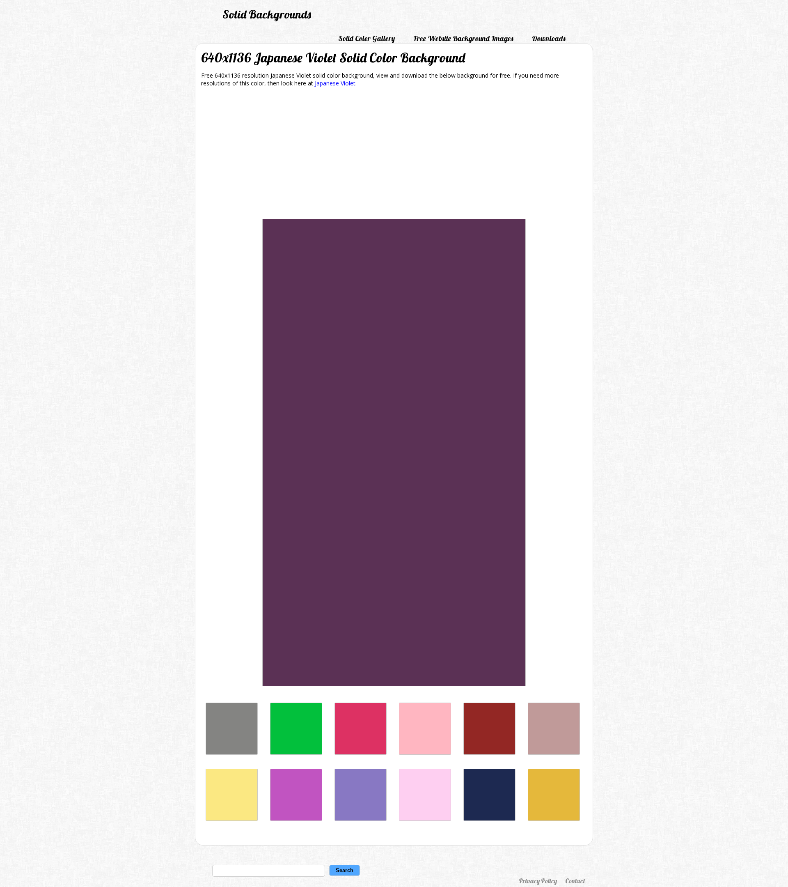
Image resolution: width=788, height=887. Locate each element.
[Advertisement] (394, 154)
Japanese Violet (335, 83)
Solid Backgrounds (266, 14)
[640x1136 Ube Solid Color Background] (360, 819)
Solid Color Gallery (366, 38)
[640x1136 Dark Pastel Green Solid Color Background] (296, 752)
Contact (575, 881)
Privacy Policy (538, 881)
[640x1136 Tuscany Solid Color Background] (554, 752)
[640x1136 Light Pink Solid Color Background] (425, 752)
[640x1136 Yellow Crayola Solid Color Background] (232, 819)
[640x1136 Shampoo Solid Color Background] (425, 819)
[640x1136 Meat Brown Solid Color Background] (554, 819)
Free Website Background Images (463, 38)
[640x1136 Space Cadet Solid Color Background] (489, 819)
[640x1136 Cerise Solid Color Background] (360, 752)
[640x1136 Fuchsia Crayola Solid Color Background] (296, 819)
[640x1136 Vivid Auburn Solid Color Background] (489, 752)
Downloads (549, 38)
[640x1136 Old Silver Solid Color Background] (232, 752)
